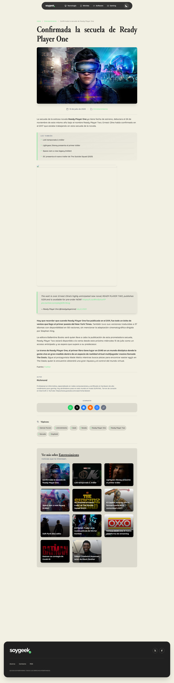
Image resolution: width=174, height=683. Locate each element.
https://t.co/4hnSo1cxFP (93, 299)
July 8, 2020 (81, 309)
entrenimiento (61, 428)
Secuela (42, 434)
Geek (73, 428)
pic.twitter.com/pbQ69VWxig (55, 303)
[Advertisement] (87, 600)
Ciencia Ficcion (44, 428)
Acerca (12, 664)
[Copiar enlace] (103, 407)
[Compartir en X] (77, 407)
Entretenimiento (50, 21)
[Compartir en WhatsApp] (70, 407)
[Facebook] (161, 650)
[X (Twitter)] (155, 650)
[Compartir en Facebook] (83, 407)
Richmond (42, 380)
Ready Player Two (117, 428)
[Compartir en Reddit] (90, 407)
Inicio (39, 21)
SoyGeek (54, 434)
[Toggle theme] (126, 5)
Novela (83, 428)
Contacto (22, 664)
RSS (31, 664)
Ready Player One (98, 428)
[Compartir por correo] (97, 407)
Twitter (47, 367)
